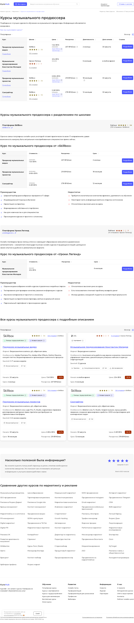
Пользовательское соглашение (92, 617)
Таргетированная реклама (38, 498)
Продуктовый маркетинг (65, 551)
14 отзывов (33, 68)
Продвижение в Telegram (119, 498)
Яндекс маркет (33, 564)
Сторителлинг (60, 514)
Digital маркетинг (7, 523)
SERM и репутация (35, 518)
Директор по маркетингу (65, 535)
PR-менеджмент (7, 518)
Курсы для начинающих (51, 596)
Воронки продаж (89, 523)
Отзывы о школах (125, 4)
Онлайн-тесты (73, 588)
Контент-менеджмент (36, 507)
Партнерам (104, 593)
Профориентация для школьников (81, 593)
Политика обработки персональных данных (120, 617)
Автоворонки (60, 523)
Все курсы (22, 4)
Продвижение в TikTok (37, 523)
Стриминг (31, 539)
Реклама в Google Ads (36, 502)
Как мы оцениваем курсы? (11, 30)
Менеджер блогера (35, 551)
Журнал (103, 591)
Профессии (72, 596)
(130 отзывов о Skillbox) (119, 127)
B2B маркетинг (115, 507)
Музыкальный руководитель (12, 493)
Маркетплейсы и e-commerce (12, 514)
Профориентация (74, 591)
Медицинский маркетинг (65, 493)
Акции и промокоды (105, 4)
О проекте (121, 588)
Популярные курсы (49, 588)
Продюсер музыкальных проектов (21, 402)
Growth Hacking (61, 518)
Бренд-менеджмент (8, 507)
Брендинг (4, 558)
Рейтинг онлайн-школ (125, 599)
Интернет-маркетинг (117, 493)
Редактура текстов (62, 539)
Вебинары (72, 599)
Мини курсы (46, 602)
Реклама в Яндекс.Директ (11, 502)
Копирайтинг (32, 535)
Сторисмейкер (61, 546)
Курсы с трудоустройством (52, 593)
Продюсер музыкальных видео (20, 347)
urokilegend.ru (8, 233)
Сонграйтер (76, 402)
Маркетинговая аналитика (66, 502)
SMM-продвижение (90, 493)
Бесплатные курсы (49, 599)
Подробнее (6, 54)
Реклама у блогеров (90, 514)
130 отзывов (33, 53)
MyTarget (113, 546)
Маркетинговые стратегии (38, 528)
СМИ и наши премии (125, 593)
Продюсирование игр (64, 558)
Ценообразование (35, 493)
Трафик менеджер (89, 518)
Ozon (111, 539)
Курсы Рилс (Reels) (35, 546)
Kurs (4, 4)
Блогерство (114, 535)
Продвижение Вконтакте (92, 539)
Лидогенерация (115, 523)
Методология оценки (125, 591)
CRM (111, 502)
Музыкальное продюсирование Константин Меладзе (99, 347)
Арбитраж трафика (8, 564)
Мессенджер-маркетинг (92, 535)
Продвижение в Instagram (93, 498)
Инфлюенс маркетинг (64, 507)
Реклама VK (5, 535)
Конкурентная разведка (119, 558)
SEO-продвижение (8, 498)
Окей (38, 613)
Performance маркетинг (91, 528)
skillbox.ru (6, 127)
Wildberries (4, 546)
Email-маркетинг (89, 502)
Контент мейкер (34, 558)
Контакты (120, 596)
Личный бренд (115, 514)
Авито (2, 551)
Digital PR (4, 528)
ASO (83, 551)
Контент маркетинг (63, 528)
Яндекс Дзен (114, 518)
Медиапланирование (91, 546)
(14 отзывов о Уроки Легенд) (120, 232)
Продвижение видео (36, 514)
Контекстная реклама (64, 498)
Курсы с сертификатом (50, 591)
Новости (103, 588)
